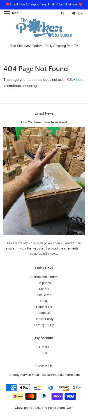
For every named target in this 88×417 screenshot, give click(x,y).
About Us (44, 312)
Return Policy (44, 318)
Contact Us (44, 306)
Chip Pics (44, 282)
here (79, 79)
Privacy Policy (44, 324)
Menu (16, 13)
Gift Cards (44, 294)
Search (44, 288)
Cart (81, 13)
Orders (44, 346)
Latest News (44, 113)
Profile (44, 352)
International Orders (44, 276)
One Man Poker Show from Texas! (44, 122)
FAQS (44, 300)
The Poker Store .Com (57, 407)
